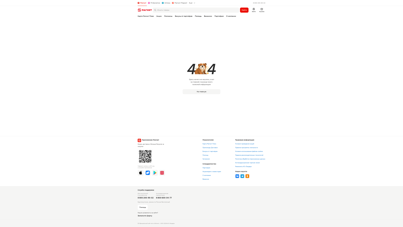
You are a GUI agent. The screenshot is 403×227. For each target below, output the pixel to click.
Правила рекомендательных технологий (249, 155)
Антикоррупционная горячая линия (247, 163)
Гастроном (206, 159)
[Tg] (242, 176)
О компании (207, 175)
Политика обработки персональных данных (250, 159)
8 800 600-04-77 (164, 198)
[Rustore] (148, 173)
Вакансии (206, 179)
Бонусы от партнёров (210, 151)
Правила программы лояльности (246, 147)
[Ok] (247, 176)
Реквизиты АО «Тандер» (243, 166)
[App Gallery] (162, 173)
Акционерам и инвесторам (212, 171)
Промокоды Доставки (210, 147)
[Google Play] (155, 173)
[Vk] (237, 176)
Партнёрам (206, 168)
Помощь (205, 155)
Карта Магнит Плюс (209, 144)
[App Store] (141, 173)
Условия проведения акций (244, 144)
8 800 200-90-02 (259, 3)
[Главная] (145, 10)
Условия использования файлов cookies (249, 151)
